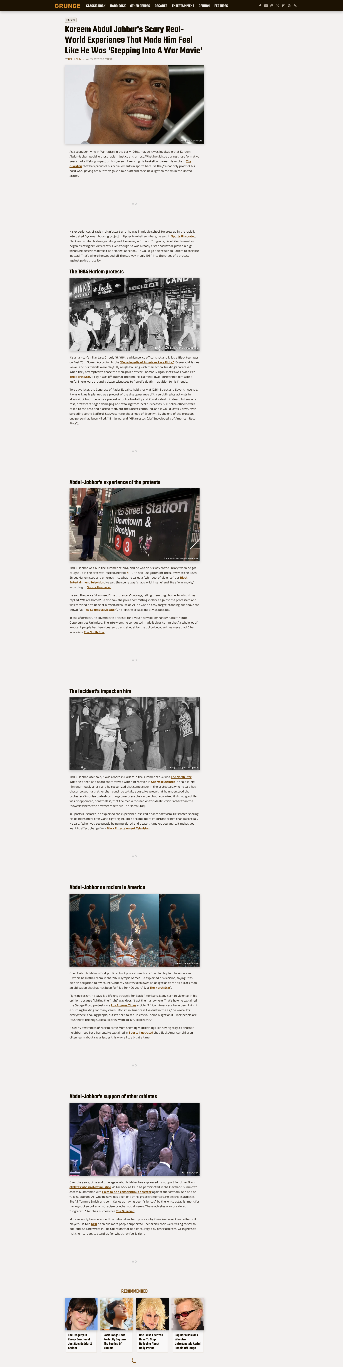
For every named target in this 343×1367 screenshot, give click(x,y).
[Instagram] (271, 5)
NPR (129, 573)
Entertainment (183, 6)
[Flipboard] (283, 5)
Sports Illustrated (183, 236)
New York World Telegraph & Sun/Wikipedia (176, 348)
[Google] (289, 5)
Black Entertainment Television (128, 828)
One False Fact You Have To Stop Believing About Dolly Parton (151, 1341)
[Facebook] (260, 5)
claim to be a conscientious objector (126, 1192)
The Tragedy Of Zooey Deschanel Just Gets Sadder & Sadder (80, 1341)
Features (221, 6)
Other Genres (140, 6)
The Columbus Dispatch (100, 609)
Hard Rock (118, 6)
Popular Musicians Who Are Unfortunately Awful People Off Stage (187, 1341)
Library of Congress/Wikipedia (183, 767)
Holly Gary (74, 59)
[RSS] (295, 5)
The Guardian (125, 1211)
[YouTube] (266, 5)
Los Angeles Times (123, 1005)
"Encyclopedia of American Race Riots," (147, 362)
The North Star (79, 376)
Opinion (204, 6)
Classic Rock (95, 6)
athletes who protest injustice (90, 1187)
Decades (161, 6)
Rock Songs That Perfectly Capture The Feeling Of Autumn (115, 1341)
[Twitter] (277, 5)
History (70, 19)
